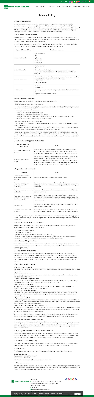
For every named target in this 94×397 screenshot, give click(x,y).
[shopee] (77, 2)
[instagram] (72, 2)
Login (60, 1)
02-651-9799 (35, 387)
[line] (74, 2)
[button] (84, 1)
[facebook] (70, 2)
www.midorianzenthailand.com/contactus (39, 360)
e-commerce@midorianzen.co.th (40, 390)
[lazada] (79, 2)
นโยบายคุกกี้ (30, 394)
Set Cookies (70, 394)
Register (65, 1)
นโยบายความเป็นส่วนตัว (21, 394)
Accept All (77, 394)
